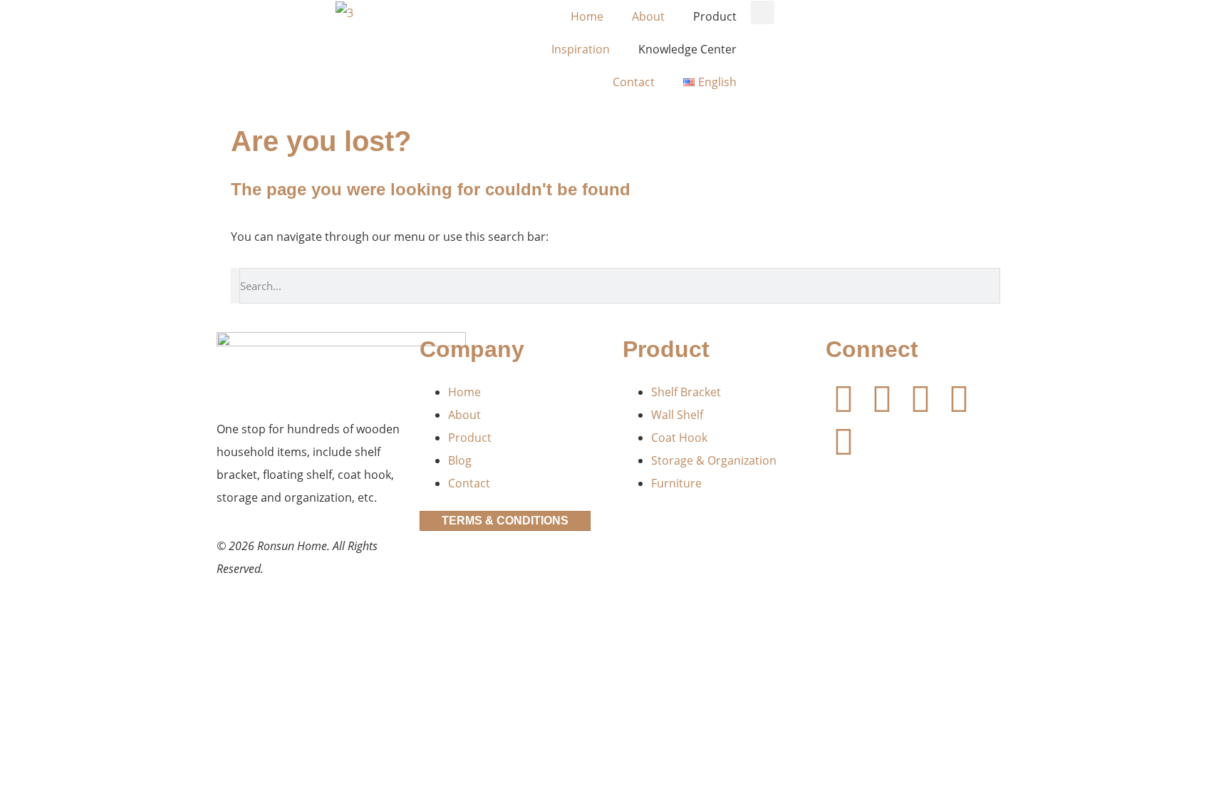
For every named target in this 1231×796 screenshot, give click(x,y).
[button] (762, 12)
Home (587, 16)
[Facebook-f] (843, 398)
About (648, 16)
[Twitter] (959, 398)
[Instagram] (843, 441)
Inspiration (580, 49)
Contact (634, 82)
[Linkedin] (920, 398)
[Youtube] (882, 398)
